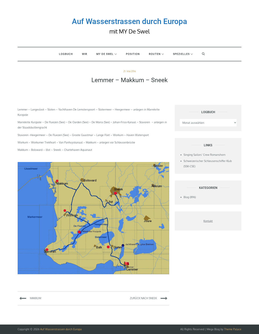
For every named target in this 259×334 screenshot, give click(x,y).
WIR (84, 53)
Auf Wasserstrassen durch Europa (129, 21)
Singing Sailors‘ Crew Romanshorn (204, 154)
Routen (155, 53)
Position (133, 53)
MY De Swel (105, 53)
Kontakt (208, 221)
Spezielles (181, 53)
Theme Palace (232, 329)
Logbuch (66, 53)
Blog (186, 197)
